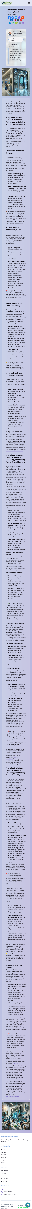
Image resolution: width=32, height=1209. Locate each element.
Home (3, 1149)
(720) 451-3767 (8, 1192)
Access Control (5, 1176)
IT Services (4, 1181)
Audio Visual (4, 1178)
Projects (3, 1157)
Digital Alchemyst (23, 1207)
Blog (2, 1160)
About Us (3, 1152)
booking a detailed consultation (14, 451)
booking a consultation (12, 758)
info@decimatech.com (10, 1194)
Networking (4, 1170)
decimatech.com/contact (12, 1096)
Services (3, 1154)
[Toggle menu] (29, 3)
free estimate (17, 1063)
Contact (3, 1162)
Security (3, 1173)
